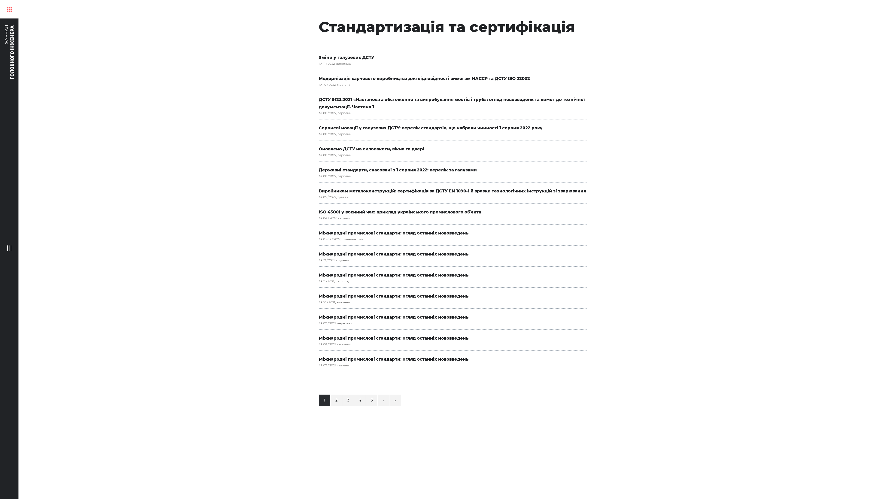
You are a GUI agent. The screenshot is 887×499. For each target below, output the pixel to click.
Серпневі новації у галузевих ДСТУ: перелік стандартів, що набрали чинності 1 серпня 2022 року (431, 128)
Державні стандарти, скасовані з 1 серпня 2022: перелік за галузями (398, 170)
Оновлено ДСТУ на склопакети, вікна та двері (371, 149)
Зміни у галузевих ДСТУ (346, 57)
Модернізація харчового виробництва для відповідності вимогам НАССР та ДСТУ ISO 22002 (424, 78)
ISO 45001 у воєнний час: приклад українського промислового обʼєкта (400, 212)
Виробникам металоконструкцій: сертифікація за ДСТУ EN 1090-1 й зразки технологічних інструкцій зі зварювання (452, 191)
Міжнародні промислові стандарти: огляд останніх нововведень (393, 233)
